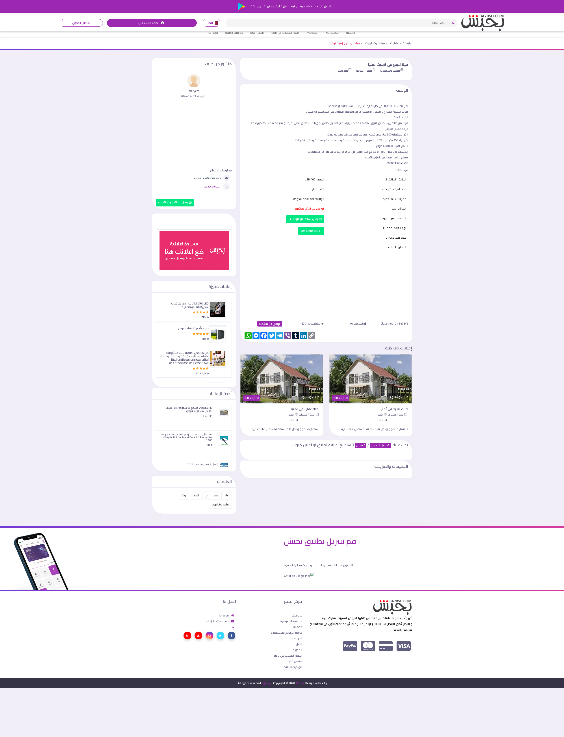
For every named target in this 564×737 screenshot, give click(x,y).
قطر (210, 23)
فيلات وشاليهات (375, 43)
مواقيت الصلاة (234, 32)
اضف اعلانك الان (148, 23)
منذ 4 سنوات (396, 414)
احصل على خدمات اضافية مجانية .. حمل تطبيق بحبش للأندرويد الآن (290, 6)
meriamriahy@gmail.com (207, 178)
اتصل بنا (213, 32)
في (206, 495)
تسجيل (360, 445)
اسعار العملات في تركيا (285, 32)
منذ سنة (343, 70)
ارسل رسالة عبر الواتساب (303, 219)
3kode (299, 683)
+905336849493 (311, 231)
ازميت (196, 495)
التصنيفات (333, 32)
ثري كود (267, 683)
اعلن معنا (296, 638)
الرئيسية (351, 32)
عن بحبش (296, 615)
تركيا (184, 495)
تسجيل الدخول (81, 23)
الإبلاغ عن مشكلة (270, 324)
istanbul (224, 615)
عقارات (394, 43)
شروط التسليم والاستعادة (286, 632)
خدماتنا (297, 626)
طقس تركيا (257, 32)
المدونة (313, 32)
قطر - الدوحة (364, 70)
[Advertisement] (326, 283)
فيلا (227, 495)
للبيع (216, 495)
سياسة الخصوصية (291, 621)
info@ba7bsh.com (217, 621)
